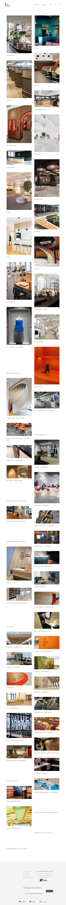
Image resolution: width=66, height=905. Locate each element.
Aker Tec (36, 48)
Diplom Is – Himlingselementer (13, 828)
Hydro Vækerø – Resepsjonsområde (15, 480)
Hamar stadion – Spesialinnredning (14, 647)
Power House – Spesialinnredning (41, 671)
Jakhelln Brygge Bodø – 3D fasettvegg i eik (43, 607)
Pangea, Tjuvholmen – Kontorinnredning (15, 418)
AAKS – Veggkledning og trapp (41, 631)
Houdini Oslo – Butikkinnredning (41, 505)
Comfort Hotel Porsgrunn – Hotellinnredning (44, 410)
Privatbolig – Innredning (39, 586)
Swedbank (9, 212)
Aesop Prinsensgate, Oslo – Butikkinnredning (44, 525)
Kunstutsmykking (10, 687)
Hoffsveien (36, 268)
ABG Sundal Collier (38, 199)
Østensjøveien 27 (38, 154)
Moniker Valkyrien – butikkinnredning (15, 347)
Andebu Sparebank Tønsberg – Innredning (16, 541)
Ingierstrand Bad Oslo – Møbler (13, 801)
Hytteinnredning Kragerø (12, 780)
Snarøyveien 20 (10, 55)
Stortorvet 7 (9, 100)
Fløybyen (8, 257)
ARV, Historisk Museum (12, 145)
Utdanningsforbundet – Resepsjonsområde (16, 500)
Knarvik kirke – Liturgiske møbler (41, 691)
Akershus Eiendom (11, 167)
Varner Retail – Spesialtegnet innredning (43, 566)
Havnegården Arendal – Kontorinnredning (43, 832)
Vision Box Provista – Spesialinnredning (43, 651)
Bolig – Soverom (10, 626)
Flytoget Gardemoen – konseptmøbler (42, 546)
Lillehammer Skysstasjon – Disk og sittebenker (17, 848)
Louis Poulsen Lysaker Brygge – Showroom (16, 521)
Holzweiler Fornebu (38, 386)
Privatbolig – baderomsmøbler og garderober (17, 603)
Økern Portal (37, 231)
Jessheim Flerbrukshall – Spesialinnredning (16, 760)
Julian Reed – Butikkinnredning (41, 467)
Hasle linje (9, 582)
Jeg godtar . (34, 893)
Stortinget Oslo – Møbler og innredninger (43, 732)
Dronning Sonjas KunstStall (40, 434)
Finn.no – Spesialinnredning (13, 707)
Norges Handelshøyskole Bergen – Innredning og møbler (46, 792)
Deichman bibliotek (11, 302)
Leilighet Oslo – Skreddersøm (41, 773)
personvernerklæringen (37, 893)
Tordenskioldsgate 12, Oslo (40, 109)
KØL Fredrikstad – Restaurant (13, 373)
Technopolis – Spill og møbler (13, 667)
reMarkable (36, 85)
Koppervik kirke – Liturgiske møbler (14, 460)
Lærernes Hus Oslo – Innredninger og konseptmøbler (46, 812)
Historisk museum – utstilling (40, 309)
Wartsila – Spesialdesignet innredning (15, 740)
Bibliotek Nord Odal (38, 341)
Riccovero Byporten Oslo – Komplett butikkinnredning (46, 752)
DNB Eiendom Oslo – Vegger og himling (42, 712)
